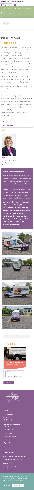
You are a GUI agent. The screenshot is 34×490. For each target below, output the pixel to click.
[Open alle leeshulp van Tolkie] (15, 5)
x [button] (32, 474)
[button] (17, 122)
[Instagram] (9, 443)
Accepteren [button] (17, 485)
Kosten (5, 122)
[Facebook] (5, 443)
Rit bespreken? (8, 125)
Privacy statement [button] (17, 480)
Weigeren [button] (7, 485)
